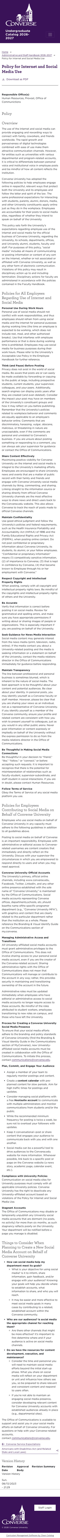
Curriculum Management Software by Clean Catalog (30, 1535)
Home (5, 52)
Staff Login (45, 1507)
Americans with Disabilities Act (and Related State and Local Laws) (26, 1450)
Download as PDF (17, 79)
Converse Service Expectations (23, 1444)
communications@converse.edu (31, 1059)
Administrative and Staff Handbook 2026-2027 (27, 55)
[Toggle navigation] (50, 34)
